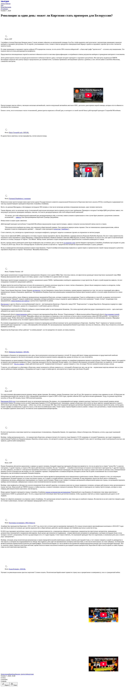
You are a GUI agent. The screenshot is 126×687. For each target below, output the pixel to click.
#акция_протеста (21, 674)
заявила (18, 217)
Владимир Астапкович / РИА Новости (22, 523)
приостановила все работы (20, 301)
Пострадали (5, 304)
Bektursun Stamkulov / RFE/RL (19, 352)
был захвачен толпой (112, 314)
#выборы (12, 674)
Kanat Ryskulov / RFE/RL (17, 569)
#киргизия (30, 674)
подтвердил (36, 290)
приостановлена (21, 314)
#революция (5, 674)
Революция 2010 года (8, 401)
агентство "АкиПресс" (61, 229)
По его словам (19, 364)
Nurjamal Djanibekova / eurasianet (20, 198)
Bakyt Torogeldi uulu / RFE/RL (19, 132)
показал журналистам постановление (58, 492)
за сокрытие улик (69, 243)
